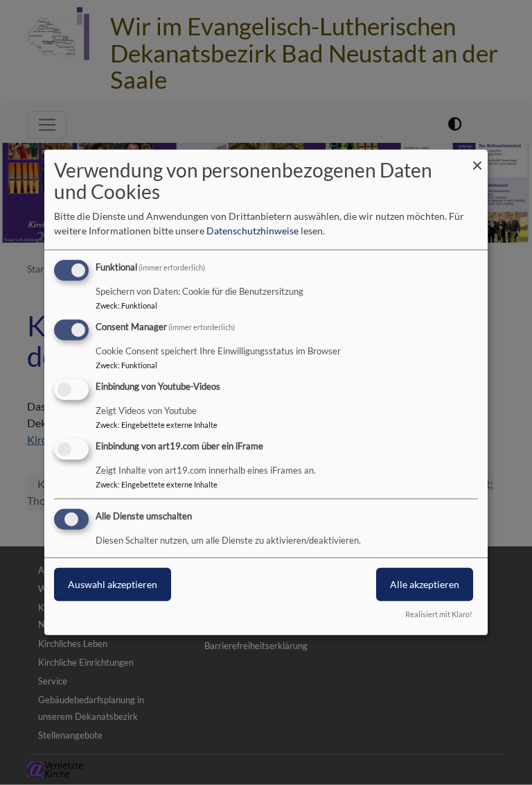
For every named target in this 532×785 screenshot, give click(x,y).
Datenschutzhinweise (252, 230)
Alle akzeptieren (424, 583)
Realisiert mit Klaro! (438, 614)
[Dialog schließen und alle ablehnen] (477, 158)
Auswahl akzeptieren (112, 583)
